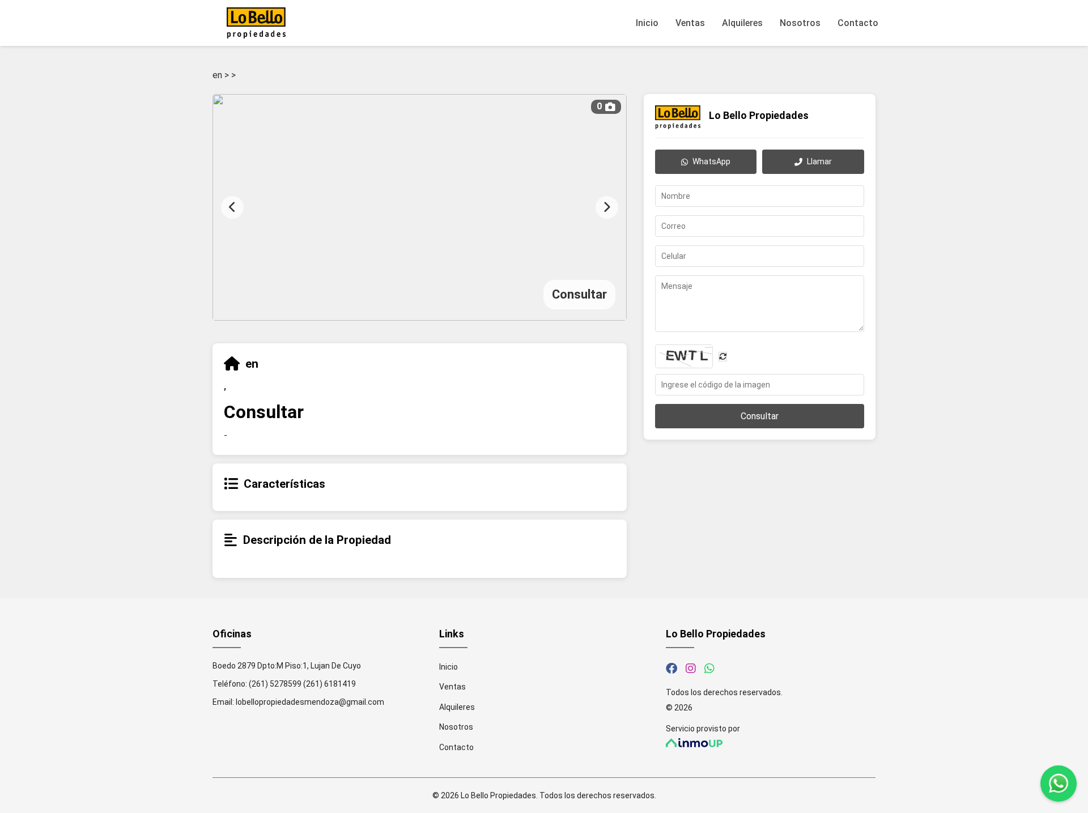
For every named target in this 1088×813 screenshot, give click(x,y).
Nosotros (800, 23)
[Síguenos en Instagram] (691, 668)
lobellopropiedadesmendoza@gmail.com (310, 701)
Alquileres (742, 23)
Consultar (760, 416)
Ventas (690, 23)
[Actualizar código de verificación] (723, 356)
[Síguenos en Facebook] (671, 668)
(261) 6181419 (329, 683)
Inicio (647, 23)
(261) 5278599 (275, 683)
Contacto (858, 23)
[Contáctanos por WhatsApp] (709, 668)
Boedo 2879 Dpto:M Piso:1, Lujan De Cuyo (286, 665)
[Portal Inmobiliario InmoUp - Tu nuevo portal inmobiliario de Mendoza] (771, 743)
